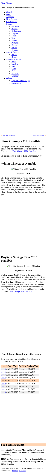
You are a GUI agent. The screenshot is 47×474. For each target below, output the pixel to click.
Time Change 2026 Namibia (24, 151)
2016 (3, 372)
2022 (3, 389)
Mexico (14, 64)
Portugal (14, 43)
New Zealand (11, 19)
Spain (13, 36)
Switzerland (16, 31)
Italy (13, 38)
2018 (3, 378)
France (14, 40)
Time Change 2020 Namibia (21, 291)
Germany (15, 26)
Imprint (15, 471)
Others (9, 78)
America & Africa (13, 59)
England (14, 33)
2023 (3, 392)
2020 (3, 383)
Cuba (13, 69)
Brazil (13, 62)
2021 (3, 386)
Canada (9, 12)
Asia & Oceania (12, 52)
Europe (9, 24)
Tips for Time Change (20, 80)
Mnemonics (16, 83)
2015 (3, 369)
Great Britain (11, 21)
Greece (14, 45)
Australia (10, 17)
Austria (14, 29)
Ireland (14, 47)
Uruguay (15, 76)
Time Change (6, 3)
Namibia (15, 73)
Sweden (14, 50)
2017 (3, 375)
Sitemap (22, 471)
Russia (14, 57)
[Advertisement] (23, 109)
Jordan (14, 54)
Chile (13, 71)
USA (8, 14)
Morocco (15, 66)
